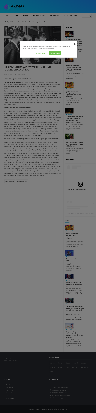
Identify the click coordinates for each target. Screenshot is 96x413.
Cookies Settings (40, 53)
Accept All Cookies (55, 53)
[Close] (75, 44)
